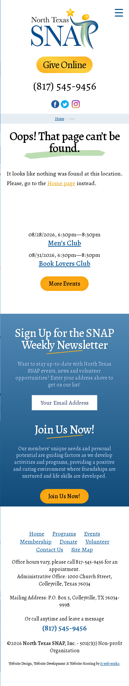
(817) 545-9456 (64, 86)
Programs (64, 534)
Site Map (82, 549)
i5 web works (109, 663)
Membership (36, 541)
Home (36, 534)
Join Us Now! (64, 496)
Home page (61, 183)
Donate (68, 541)
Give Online (64, 64)
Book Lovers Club (64, 263)
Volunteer (97, 541)
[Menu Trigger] (118, 12)
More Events (64, 284)
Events (92, 534)
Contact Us (49, 549)
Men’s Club (64, 243)
